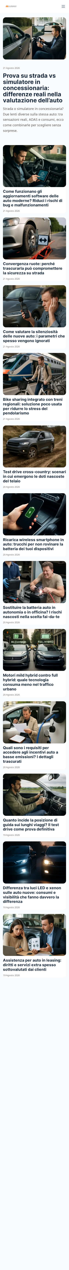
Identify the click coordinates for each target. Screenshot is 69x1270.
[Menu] (63, 6)
